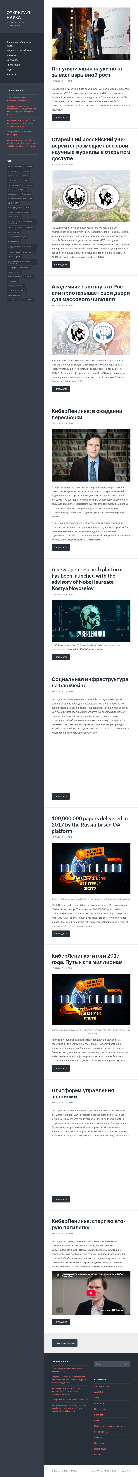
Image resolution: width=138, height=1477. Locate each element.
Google (97, 1397)
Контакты (11, 74)
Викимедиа (26, 194)
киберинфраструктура (17, 237)
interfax (26, 171)
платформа (12, 281)
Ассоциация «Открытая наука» (19, 44)
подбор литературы (16, 286)
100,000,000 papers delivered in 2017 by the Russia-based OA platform (90, 824)
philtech (24, 180)
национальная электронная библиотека (19, 262)
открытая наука (14, 272)
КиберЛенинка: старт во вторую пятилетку (88, 1224)
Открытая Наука (18, 15)
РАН (10, 217)
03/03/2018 (57, 692)
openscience (13, 180)
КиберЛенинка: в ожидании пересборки (87, 414)
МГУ (17, 203)
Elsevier (28, 167)
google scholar (13, 171)
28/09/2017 (57, 1103)
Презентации (13, 64)
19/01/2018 (57, 837)
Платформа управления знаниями (83, 1093)
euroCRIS (98, 1392)
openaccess (12, 176)
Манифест (12, 55)
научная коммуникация (25, 252)
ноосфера (12, 267)
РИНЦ (17, 217)
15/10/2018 (57, 594)
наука (10, 252)
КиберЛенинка (101, 1432)
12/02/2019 (57, 423)
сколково (30, 299)
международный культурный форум (19, 247)
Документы (12, 59)
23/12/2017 (57, 968)
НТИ (27, 208)
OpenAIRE (25, 176)
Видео (10, 69)
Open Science (100, 1409)
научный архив (14, 257)
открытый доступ (15, 277)
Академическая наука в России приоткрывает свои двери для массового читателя (21, 123)
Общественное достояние (18, 212)
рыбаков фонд (14, 295)
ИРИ (10, 203)
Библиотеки (99, 1414)
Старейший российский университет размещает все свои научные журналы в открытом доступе (91, 148)
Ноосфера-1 (100, 1443)
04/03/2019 (57, 305)
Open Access (100, 1403)
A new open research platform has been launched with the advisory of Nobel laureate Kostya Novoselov (22, 143)
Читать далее (60, 117)
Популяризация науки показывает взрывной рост (88, 71)
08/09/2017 (57, 1233)
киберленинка (13, 241)
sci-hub (29, 185)
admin (69, 81)
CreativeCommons (102, 1386)
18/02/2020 (57, 81)
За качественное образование (20, 198)
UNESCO (21, 189)
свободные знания (15, 299)
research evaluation (15, 185)
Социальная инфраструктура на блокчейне (90, 682)
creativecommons (15, 167)
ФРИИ (19, 228)
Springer (11, 189)
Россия (97, 1454)
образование (25, 267)
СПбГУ (10, 228)
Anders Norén (111, 1471)
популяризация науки (16, 290)
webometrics (13, 194)
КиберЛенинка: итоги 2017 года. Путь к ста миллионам (87, 958)
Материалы (99, 1437)
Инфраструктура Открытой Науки (109, 1426)
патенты (28, 277)
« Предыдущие (64, 1343)
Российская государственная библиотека (20, 222)
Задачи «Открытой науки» (20, 50)
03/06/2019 (57, 164)
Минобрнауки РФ (15, 208)
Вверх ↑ (126, 1471)
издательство (13, 232)
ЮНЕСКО (30, 228)
